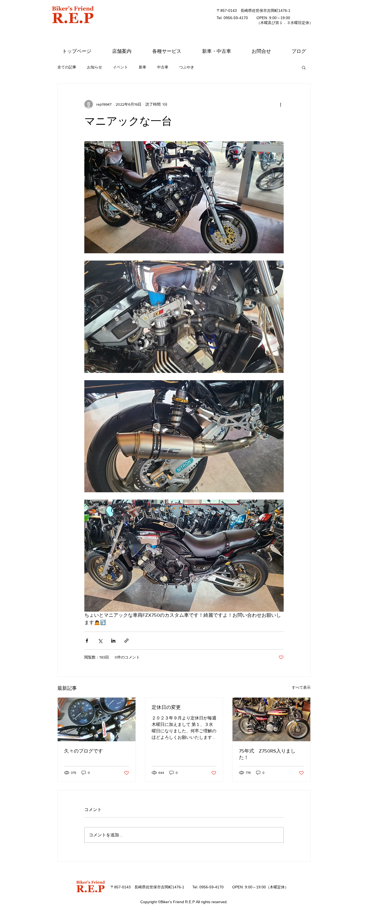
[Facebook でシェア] (86, 640)
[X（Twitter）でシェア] (100, 640)
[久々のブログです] (97, 719)
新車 (142, 67)
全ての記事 (66, 67)
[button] (216, 51)
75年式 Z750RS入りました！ (267, 754)
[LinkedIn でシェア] (113, 640)
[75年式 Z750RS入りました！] (271, 719)
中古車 (162, 67)
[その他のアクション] (280, 104)
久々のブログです (83, 751)
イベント (120, 67)
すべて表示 (301, 687)
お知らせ (94, 67)
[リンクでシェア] (126, 640)
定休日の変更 (166, 707)
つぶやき (186, 67)
